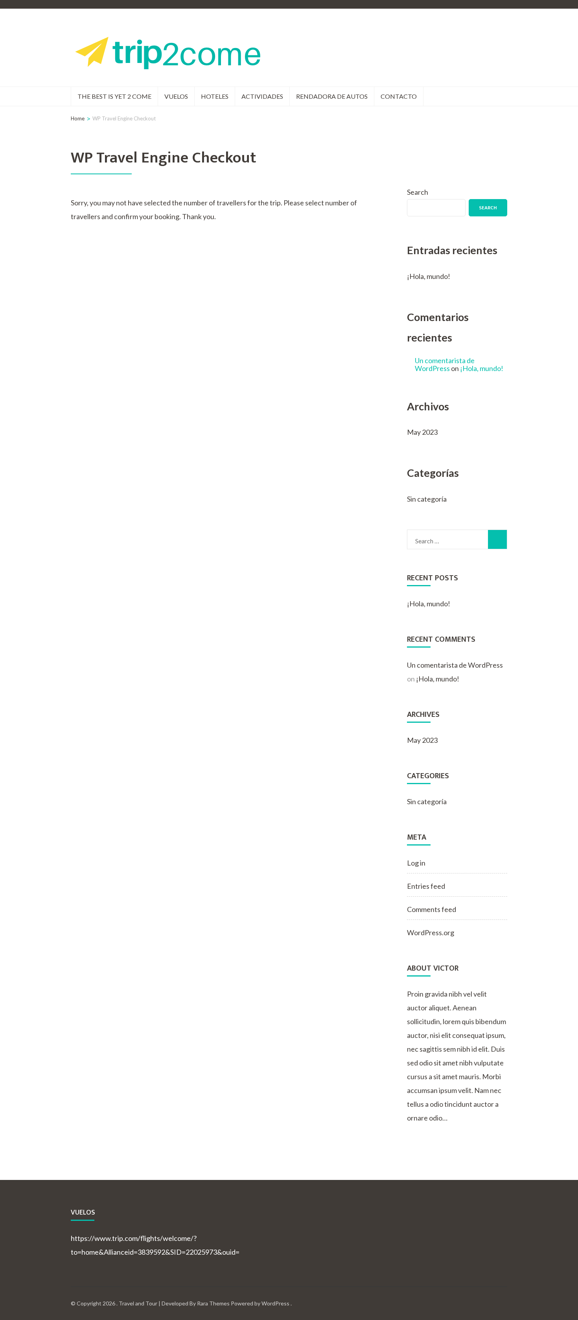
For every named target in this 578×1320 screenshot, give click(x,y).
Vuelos (176, 96)
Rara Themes (213, 1303)
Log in (416, 862)
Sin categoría (427, 499)
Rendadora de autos (332, 96)
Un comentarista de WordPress (445, 364)
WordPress (275, 1303)
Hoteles (214, 96)
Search (417, 192)
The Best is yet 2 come (114, 96)
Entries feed (426, 886)
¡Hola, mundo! (428, 276)
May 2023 (422, 432)
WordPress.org (430, 932)
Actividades (262, 96)
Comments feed (431, 909)
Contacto (399, 96)
